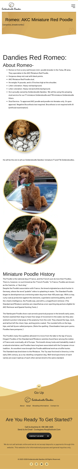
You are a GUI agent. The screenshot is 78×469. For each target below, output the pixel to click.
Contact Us (55, 406)
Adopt (28, 406)
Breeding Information (41, 406)
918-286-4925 (47, 427)
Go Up (39, 392)
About (22, 406)
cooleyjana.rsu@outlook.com (47, 429)
